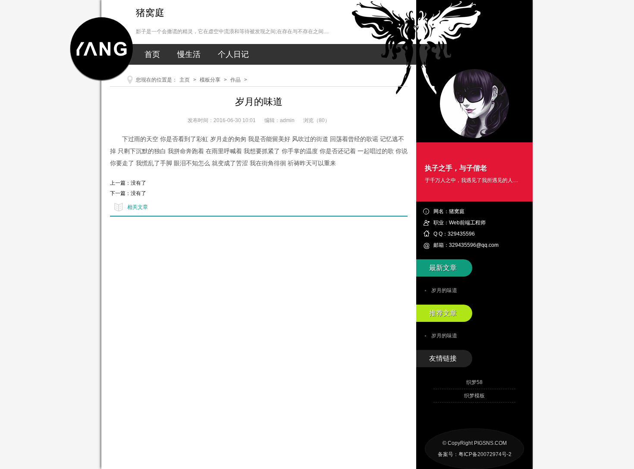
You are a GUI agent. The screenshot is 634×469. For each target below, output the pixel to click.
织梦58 (474, 382)
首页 (152, 54)
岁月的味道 (444, 290)
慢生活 (189, 54)
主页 (184, 80)
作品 (235, 80)
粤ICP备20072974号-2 (485, 454)
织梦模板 (474, 396)
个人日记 (233, 54)
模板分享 (210, 80)
